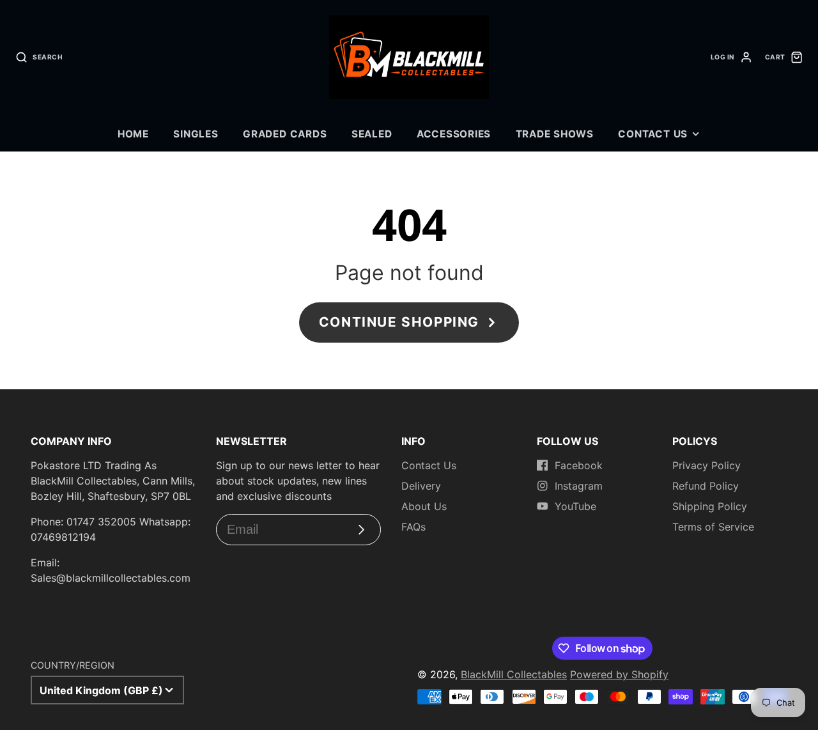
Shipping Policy (709, 506)
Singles (195, 134)
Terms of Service (713, 526)
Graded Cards (285, 134)
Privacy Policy (706, 465)
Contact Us (653, 134)
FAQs (413, 526)
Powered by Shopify (619, 674)
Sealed (371, 134)
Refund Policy (705, 485)
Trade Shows (555, 134)
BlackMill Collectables (514, 674)
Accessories (454, 134)
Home (133, 134)
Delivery (421, 485)
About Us (424, 506)
